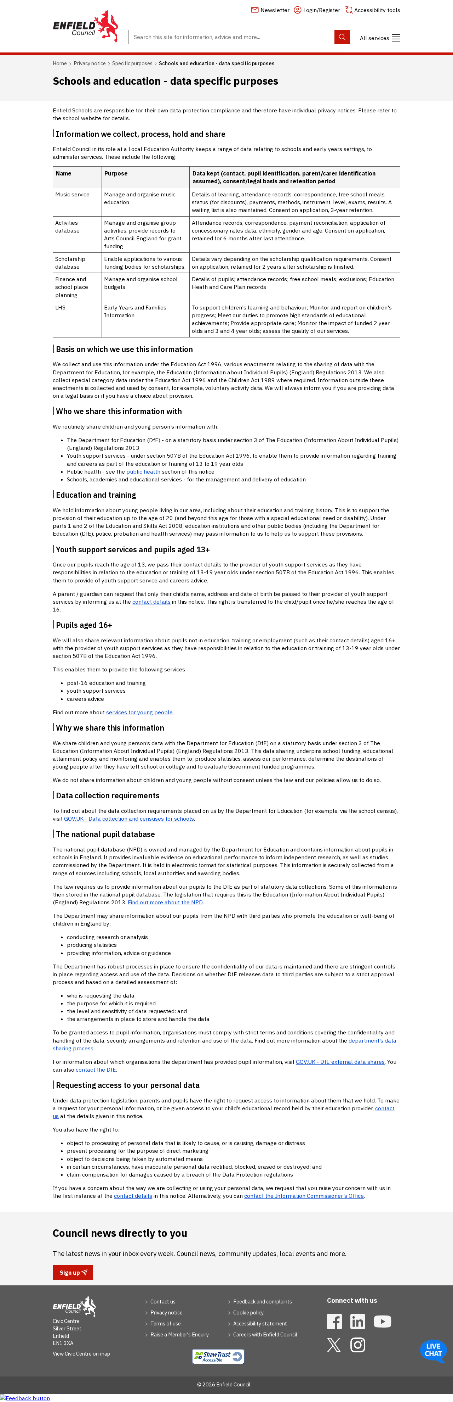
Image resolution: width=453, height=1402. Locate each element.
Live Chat (433, 1351)
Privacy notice (90, 63)
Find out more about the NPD (165, 902)
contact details (151, 601)
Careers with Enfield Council (264, 1334)
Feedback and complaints (262, 1301)
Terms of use (165, 1323)
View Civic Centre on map (81, 1353)
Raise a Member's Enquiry (179, 1334)
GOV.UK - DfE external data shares (340, 1061)
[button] (380, 36)
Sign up (69, 1274)
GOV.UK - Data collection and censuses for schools (129, 818)
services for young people (139, 712)
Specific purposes (132, 63)
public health (143, 471)
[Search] (342, 37)
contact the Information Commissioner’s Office (304, 1195)
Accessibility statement (259, 1323)
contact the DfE (96, 1069)
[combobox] (239, 37)
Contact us (162, 1301)
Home (60, 63)
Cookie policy (248, 1312)
